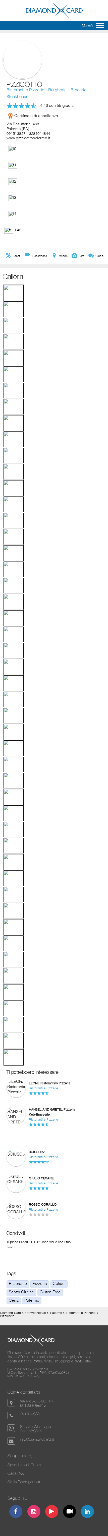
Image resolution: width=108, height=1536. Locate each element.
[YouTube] (51, 1512)
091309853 (30, 1414)
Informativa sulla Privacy (24, 1376)
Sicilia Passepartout (24, 1482)
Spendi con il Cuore (24, 1465)
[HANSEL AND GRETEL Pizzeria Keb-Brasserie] (16, 1138)
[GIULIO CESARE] (16, 1182)
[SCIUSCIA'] (16, 1155)
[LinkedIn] (87, 1512)
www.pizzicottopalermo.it (28, 138)
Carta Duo (16, 1473)
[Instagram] (33, 1512)
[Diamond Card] (54, 17)
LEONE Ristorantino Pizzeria (49, 1083)
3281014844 (39, 134)
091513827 (16, 134)
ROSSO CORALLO (43, 1204)
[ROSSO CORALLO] (16, 1212)
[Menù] (100, 25)
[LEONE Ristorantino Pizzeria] (16, 1092)
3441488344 (31, 1431)
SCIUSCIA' (37, 1152)
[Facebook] (16, 1512)
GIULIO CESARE (41, 1178)
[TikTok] (69, 1512)
